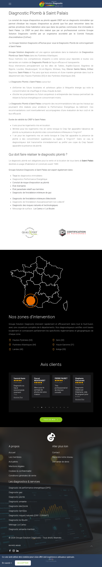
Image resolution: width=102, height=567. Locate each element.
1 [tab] (34, 407)
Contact (56, 452)
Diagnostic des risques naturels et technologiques (35, 205)
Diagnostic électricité (18, 506)
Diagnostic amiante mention (22, 529)
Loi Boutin (50, 208)
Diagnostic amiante (17, 501)
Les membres (15, 457)
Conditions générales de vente (22, 475)
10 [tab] (68, 407)
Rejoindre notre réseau (62, 457)
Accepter (22, 563)
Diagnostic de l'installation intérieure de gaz (31, 192)
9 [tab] (64, 407)
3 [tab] (41, 407)
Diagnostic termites (18, 511)
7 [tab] (56, 407)
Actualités (13, 461)
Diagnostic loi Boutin (18, 520)
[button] (10, 4)
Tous (14, 175)
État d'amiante (19, 186)
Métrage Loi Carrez (17, 524)
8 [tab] (60, 407)
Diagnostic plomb (17, 497)
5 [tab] (49, 407)
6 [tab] (53, 407)
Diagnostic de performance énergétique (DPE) (30, 487)
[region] (51, 232)
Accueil (12, 452)
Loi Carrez (38, 208)
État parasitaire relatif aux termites (28, 189)
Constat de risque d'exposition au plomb (30, 182)
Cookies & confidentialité (20, 471)
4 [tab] (45, 407)
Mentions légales (16, 466)
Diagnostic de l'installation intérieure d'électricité (34, 198)
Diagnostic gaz (15, 492)
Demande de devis (60, 461)
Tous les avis (49, 420)
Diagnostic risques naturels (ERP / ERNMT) (29, 515)
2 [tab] (38, 407)
